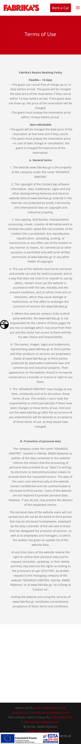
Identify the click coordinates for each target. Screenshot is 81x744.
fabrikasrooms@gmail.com (41, 722)
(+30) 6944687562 (61, 717)
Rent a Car (60, 7)
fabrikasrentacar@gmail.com (50, 712)
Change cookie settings (40, 731)
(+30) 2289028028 (45, 708)
